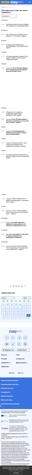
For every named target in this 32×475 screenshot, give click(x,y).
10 (3, 310)
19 (11, 312)
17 (3, 312)
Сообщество (20, 359)
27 (16, 315)
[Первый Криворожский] (17, 2)
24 (3, 315)
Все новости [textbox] (6, 16)
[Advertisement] (16, 89)
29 (24, 315)
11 (7, 310)
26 (11, 315)
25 (7, 315)
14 (20, 310)
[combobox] (9, 16)
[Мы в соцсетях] (7, 338)
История (4, 359)
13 (16, 310)
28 (20, 315)
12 (11, 310)
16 (28, 310)
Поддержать (5, 2)
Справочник (5, 366)
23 (28, 312)
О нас (17, 355)
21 (20, 312)
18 (7, 312)
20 (16, 312)
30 (28, 315)
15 (24, 310)
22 (24, 312)
